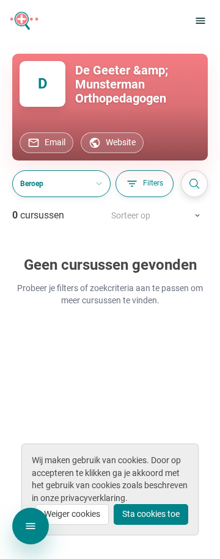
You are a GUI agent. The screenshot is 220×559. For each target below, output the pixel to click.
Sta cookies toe (151, 514)
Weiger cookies (72, 514)
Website (121, 142)
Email (55, 142)
